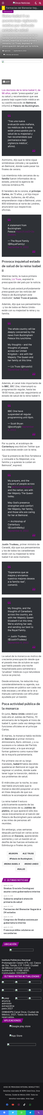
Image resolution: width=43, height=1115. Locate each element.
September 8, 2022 (18, 247)
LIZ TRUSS (29, 853)
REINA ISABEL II (12, 864)
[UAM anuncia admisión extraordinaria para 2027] (8, 1003)
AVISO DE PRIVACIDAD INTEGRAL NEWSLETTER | (21, 1087)
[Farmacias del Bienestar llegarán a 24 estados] (8, 992)
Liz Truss (16, 279)
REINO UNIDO (32, 864)
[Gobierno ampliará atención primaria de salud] (35, 984)
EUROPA (14, 853)
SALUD (22, 869)
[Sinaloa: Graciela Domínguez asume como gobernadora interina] (21, 984)
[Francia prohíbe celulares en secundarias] (35, 992)
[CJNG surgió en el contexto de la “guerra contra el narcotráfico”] (35, 1000)
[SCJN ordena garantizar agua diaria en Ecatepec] (21, 1000)
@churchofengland (22, 487)
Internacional (8, 11)
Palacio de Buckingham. (22, 858)
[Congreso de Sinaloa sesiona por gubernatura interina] (21, 992)
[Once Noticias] (21, 3)
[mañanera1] (8, 984)
